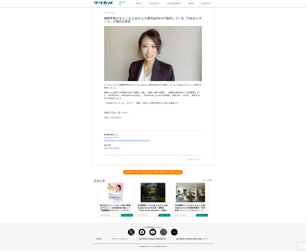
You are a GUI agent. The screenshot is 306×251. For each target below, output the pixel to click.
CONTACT (206, 4)
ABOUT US (122, 3)
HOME (98, 239)
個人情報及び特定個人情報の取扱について (192, 239)
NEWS (139, 4)
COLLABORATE (174, 4)
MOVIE (191, 4)
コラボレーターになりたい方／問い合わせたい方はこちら (153, 172)
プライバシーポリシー (120, 239)
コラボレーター (193, 159)
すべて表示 (207, 180)
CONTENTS (154, 4)
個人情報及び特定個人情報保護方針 (152, 239)
